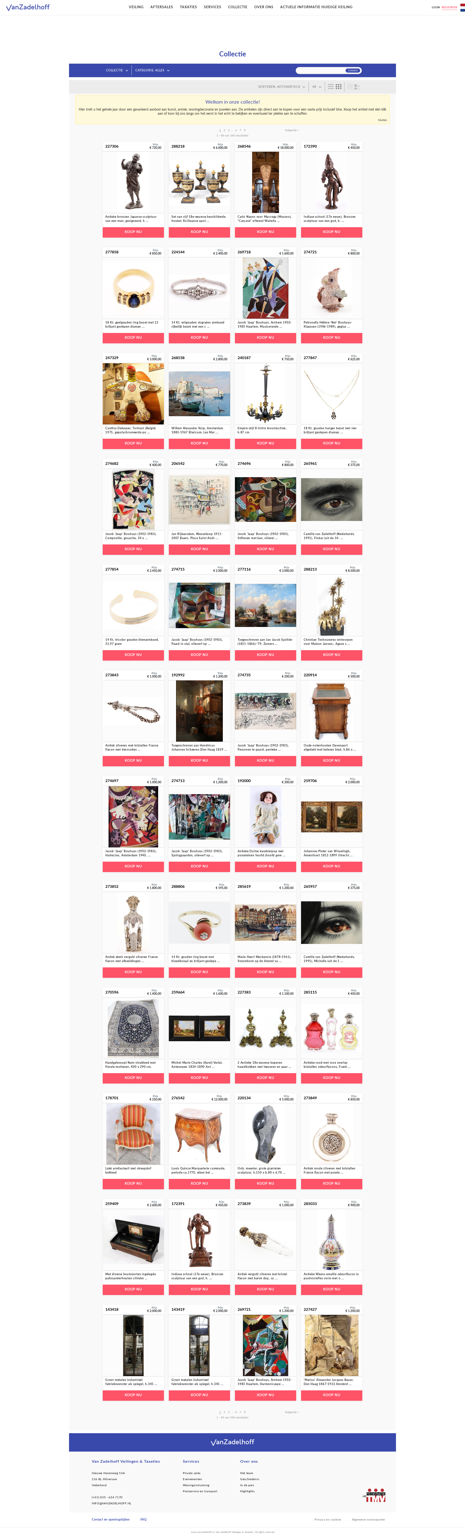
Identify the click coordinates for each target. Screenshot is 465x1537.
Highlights (247, 1491)
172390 (310, 146)
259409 (111, 1204)
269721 (244, 1309)
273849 (310, 1098)
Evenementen (192, 1479)
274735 (244, 675)
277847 (310, 358)
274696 (244, 464)
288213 (310, 569)
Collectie (238, 7)
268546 (244, 146)
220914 (310, 675)
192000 (244, 781)
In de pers (247, 1485)
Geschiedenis (249, 1479)
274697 (111, 781)
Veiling (136, 7)
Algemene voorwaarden (368, 1519)
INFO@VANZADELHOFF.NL (112, 1503)
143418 (111, 1309)
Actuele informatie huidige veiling (316, 7)
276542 (178, 1098)
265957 (310, 887)
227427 (310, 1309)
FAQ (143, 1519)
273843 (111, 675)
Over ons (263, 7)
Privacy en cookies (328, 1519)
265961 (310, 464)
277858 (111, 252)
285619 (244, 887)
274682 (111, 464)
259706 (310, 781)
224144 (178, 252)
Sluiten (382, 120)
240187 (244, 358)
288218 (178, 146)
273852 (111, 887)
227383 (244, 992)
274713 (178, 781)
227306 (111, 146)
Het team (246, 1473)
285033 (310, 1204)
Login (436, 7)
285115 (310, 992)
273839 (244, 1204)
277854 (111, 569)
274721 (310, 252)
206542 (178, 464)
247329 (111, 358)
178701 (111, 1098)
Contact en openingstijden (111, 1519)
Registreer (449, 7)
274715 (178, 569)
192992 (178, 675)
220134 (244, 1098)
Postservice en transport (200, 1491)
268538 (178, 358)
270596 (111, 992)
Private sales (192, 1473)
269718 (244, 252)
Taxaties (188, 7)
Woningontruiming (196, 1485)
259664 (178, 992)
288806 (178, 887)
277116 (244, 569)
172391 (178, 1204)
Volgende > (292, 130)
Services (212, 7)
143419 (178, 1309)
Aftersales (161, 7)
